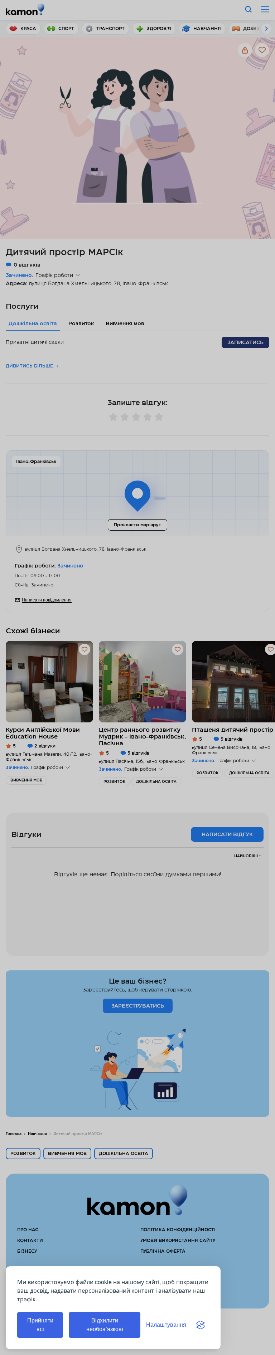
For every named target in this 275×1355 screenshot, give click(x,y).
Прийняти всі (40, 1324)
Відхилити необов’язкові (104, 1324)
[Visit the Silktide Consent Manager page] (200, 1325)
